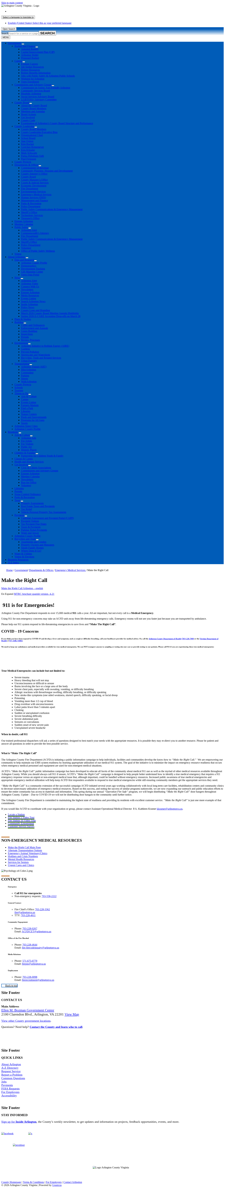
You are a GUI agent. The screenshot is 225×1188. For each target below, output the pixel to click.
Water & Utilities (23, 553)
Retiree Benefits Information (36, 72)
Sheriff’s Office (29, 212)
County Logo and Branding (35, 310)
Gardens (25, 348)
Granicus (57, 1185)
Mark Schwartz (29, 153)
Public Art (26, 446)
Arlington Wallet (29, 55)
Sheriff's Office (29, 242)
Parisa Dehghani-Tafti (32, 156)
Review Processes (30, 340)
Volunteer (26, 248)
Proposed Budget (30, 58)
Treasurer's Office (30, 218)
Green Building (29, 331)
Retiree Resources (30, 69)
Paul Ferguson (28, 158)
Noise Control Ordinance (27, 494)
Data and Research (24, 259)
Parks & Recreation (31, 203)
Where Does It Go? (31, 550)
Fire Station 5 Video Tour (21, 817)
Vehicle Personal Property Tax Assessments (43, 512)
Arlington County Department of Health (165, 639)
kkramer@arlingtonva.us (170, 808)
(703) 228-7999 (188, 639)
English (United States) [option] (39, 23)
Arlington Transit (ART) (33, 366)
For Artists (26, 440)
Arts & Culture (29, 396)
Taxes (17, 500)
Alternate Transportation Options (25, 850)
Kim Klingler (28, 150)
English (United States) (39, 11)
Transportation (21, 363)
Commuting (27, 372)
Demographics (28, 265)
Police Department (30, 206)
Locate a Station (16, 814)
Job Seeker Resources (32, 66)
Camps (24, 399)
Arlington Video (29, 283)
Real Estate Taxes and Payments (38, 506)
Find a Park (27, 408)
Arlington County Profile (34, 262)
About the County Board (34, 105)
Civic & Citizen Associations (36, 467)
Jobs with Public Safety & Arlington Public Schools (48, 75)
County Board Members (33, 108)
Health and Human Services (29, 461)
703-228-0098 (29, 977)
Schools (18, 387)
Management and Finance (34, 200)
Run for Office (28, 482)
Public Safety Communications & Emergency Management (52, 209)
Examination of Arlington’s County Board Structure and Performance (57, 123)
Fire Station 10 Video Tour (22, 820)
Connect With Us (30, 286)
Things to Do (21, 393)
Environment (21, 343)
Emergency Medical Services (36, 194)
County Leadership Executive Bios (39, 132)
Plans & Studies (22, 319)
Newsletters (27, 289)
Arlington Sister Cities (26, 426)
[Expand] (23, 44)
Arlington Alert (29, 230)
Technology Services (32, 215)
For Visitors (27, 443)
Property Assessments (32, 503)
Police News (27, 307)
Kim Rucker (27, 144)
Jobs (4, 1081)
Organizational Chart (32, 135)
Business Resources (18, 559)
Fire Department (29, 188)
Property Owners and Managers (37, 544)
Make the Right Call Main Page (24, 847)
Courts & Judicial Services (35, 182)
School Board (28, 138)
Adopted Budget (29, 49)
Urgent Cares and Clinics (21, 865)
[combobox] (18, 17)
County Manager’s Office (34, 179)
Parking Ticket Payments (34, 530)
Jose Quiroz (27, 141)
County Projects (22, 161)
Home (9, 570)
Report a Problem (11, 1074)
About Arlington (16, 256)
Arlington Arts (28, 438)
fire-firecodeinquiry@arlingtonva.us (40, 947)
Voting (17, 253)
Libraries (25, 411)
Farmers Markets (30, 405)
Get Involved (28, 117)
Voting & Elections (24, 556)
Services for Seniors (18, 862)
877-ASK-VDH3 (16, 641)
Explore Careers (29, 64)
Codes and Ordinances (33, 325)
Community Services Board (35, 90)
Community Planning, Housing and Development (47, 170)
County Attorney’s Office (34, 173)
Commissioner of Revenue (35, 167)
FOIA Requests (10, 1088)
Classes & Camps (23, 458)
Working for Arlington (32, 78)
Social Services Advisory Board (37, 96)
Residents (13, 432)
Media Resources (30, 295)
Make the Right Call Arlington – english (22, 588)
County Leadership (24, 126)
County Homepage (11, 1182)
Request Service (11, 1071)
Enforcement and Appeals (34, 328)
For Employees (10, 1092)
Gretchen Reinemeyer (32, 147)
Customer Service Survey (21, 826)
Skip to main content (12, 2)
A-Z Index (13, 562)
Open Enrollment (30, 81)
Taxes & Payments (31, 527)
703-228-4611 (28, 915)
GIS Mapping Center (32, 271)
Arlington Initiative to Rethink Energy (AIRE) (45, 345)
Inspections (27, 334)
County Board (21, 102)
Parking (25, 375)
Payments (19, 515)
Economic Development (33, 185)
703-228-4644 (29, 944)
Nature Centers (29, 414)
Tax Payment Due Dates (33, 524)
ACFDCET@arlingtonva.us (36, 931)
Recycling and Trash (25, 538)
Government (21, 570)
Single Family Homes (32, 547)
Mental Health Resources (21, 859)
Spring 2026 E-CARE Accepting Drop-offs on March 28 (50, 316)
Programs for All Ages (32, 420)
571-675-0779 (29, 960)
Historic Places (29, 449)
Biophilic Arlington (31, 93)
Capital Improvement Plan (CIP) (38, 52)
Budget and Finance (24, 46)
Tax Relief (26, 509)
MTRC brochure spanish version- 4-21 (34, 594)
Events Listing (28, 298)
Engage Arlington (23, 221)
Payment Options (30, 521)
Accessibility (9, 1095)
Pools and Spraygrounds (33, 417)
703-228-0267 (29, 928)
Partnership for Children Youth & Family (42, 455)
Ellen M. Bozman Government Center (27, 1010)
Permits (25, 337)
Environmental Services (33, 191)
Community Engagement (21, 823)
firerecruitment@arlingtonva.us (38, 980)
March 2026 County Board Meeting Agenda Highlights (50, 313)
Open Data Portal (30, 274)
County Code (28, 120)
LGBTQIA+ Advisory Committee (39, 99)
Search (4, 33)
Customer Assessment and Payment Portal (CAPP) (47, 518)
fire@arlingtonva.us (24, 912)
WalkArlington (29, 381)
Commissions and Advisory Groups (33, 84)
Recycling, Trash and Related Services (41, 357)
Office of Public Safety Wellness (38, 251)
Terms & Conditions (33, 1182)
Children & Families (25, 452)
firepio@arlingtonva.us (34, 963)
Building (19, 322)
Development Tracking (33, 268)
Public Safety (21, 227)
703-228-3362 (42, 909)
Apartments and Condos (33, 541)
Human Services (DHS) (33, 197)
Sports (24, 423)
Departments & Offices (26, 164)
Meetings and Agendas (33, 111)
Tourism (18, 390)
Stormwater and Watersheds (35, 354)
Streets (24, 378)
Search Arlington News (33, 301)
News (17, 277)
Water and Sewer (30, 532)
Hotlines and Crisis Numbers (23, 856)
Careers (18, 61)
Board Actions (28, 114)
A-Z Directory (9, 1067)
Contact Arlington (72, 1182)
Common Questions (13, 1078)
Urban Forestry (29, 360)
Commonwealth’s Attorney (35, 233)
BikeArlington (28, 369)
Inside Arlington (29, 304)
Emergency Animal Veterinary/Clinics (27, 853)
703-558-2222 (49, 896)
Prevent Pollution (30, 351)
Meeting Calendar (23, 224)
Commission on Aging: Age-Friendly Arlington (45, 87)
